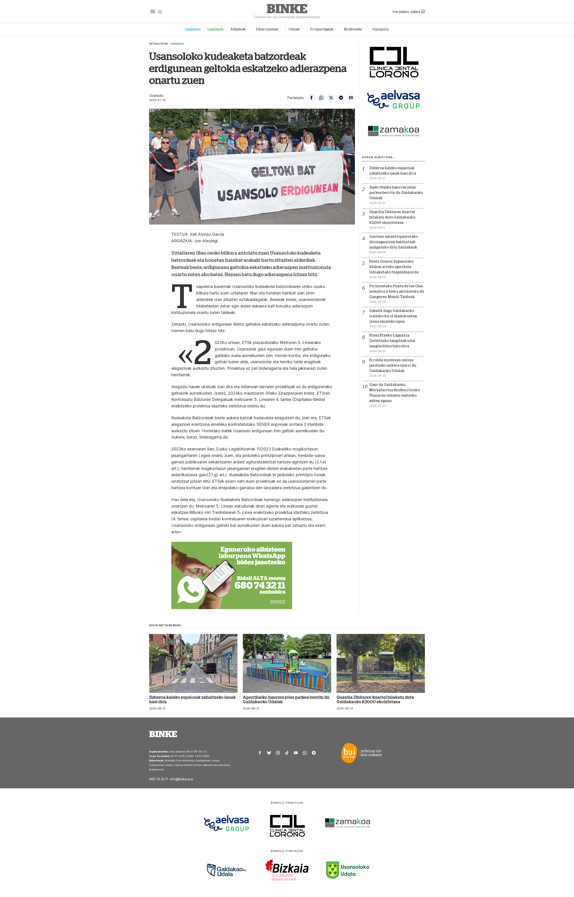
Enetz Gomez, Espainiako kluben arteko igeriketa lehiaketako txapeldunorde (394, 267)
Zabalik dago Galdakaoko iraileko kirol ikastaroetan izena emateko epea (393, 316)
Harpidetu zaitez (406, 11)
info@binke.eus (181, 779)
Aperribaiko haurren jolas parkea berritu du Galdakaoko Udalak (396, 193)
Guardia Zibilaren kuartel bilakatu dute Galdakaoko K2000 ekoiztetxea (392, 217)
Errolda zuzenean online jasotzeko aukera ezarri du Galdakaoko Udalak (392, 365)
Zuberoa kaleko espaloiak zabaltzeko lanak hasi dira (192, 699)
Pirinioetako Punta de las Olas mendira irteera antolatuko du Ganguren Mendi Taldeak (396, 291)
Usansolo (177, 43)
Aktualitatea (158, 43)
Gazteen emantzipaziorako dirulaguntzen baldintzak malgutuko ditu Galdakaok (393, 242)
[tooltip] (311, 98)
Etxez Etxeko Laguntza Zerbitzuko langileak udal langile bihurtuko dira (392, 341)
